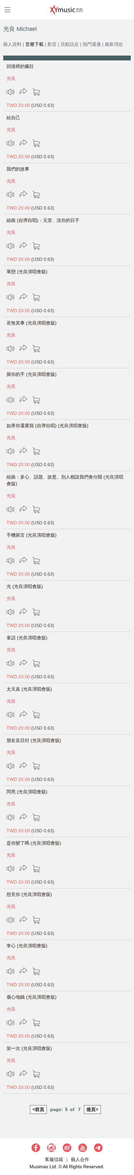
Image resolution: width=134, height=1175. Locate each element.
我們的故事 (18, 169)
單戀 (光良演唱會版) (27, 271)
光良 (11, 78)
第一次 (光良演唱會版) (29, 1048)
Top (125, 1150)
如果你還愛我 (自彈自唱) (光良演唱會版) (47, 425)
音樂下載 (34, 44)
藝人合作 (80, 1159)
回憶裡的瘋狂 (20, 66)
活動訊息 (69, 44)
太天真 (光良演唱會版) (29, 689)
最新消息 (114, 44)
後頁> (92, 1109)
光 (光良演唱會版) (25, 586)
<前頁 (38, 1109)
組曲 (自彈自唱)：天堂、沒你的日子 (43, 220)
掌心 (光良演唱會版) (27, 945)
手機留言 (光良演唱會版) (32, 535)
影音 (52, 44)
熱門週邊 (92, 44)
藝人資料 (12, 44)
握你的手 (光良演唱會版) (32, 374)
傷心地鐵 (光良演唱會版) (32, 997)
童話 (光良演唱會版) (27, 637)
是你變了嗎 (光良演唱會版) (34, 843)
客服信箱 (54, 1159)
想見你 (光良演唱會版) (29, 894)
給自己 (13, 117)
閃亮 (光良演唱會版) (27, 791)
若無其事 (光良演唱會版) (32, 323)
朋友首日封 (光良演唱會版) (34, 740)
